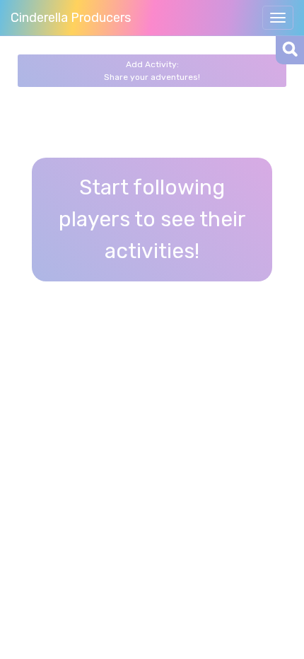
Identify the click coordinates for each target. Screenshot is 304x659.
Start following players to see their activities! (152, 219)
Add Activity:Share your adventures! (152, 70)
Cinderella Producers (71, 17)
